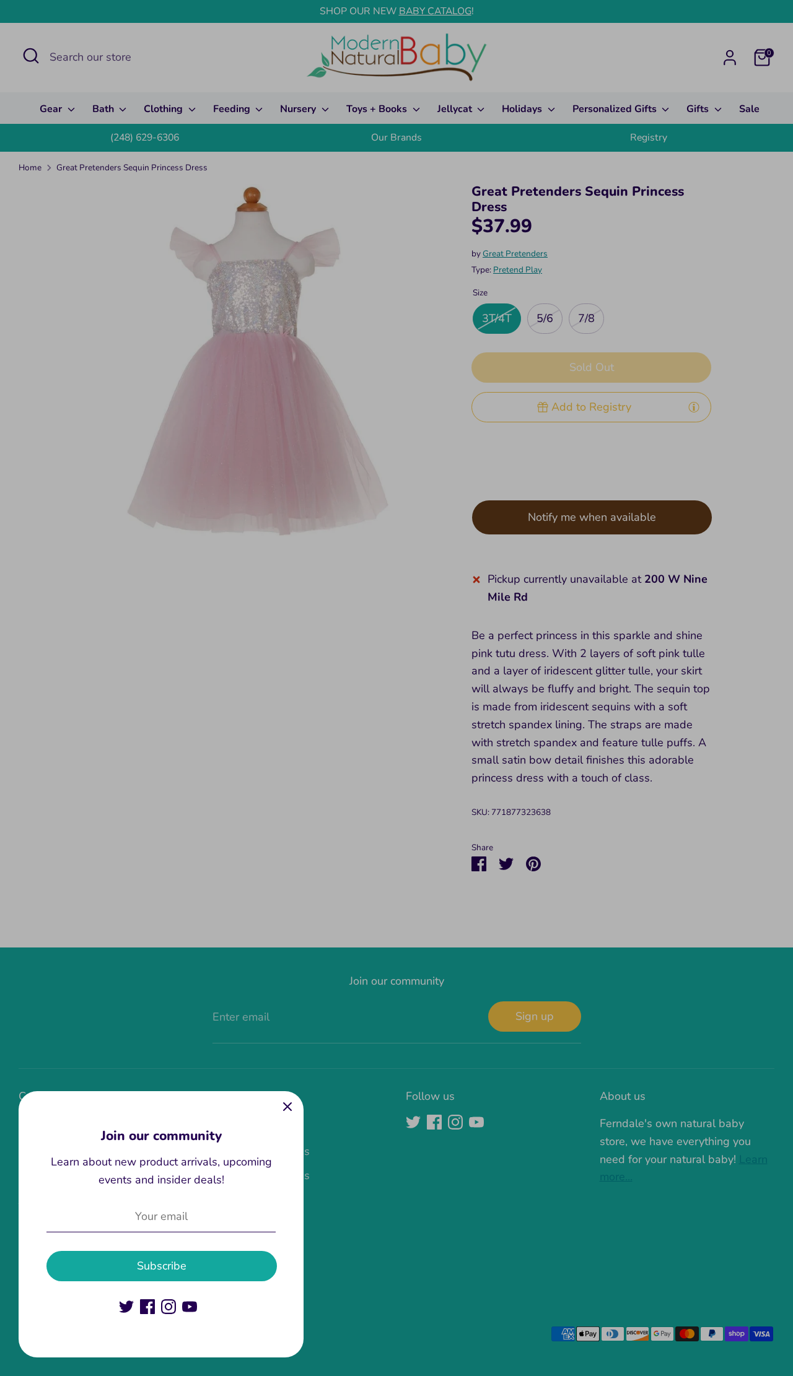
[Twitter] (126, 1306)
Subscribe (161, 1265)
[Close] (287, 1107)
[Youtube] (189, 1306)
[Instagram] (168, 1306)
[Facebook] (147, 1306)
